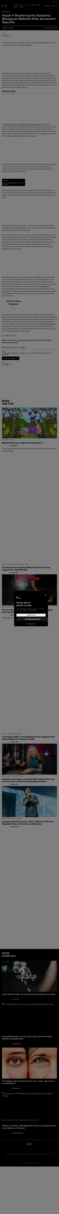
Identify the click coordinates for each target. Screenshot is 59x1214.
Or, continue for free (31, 623)
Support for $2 (31, 615)
